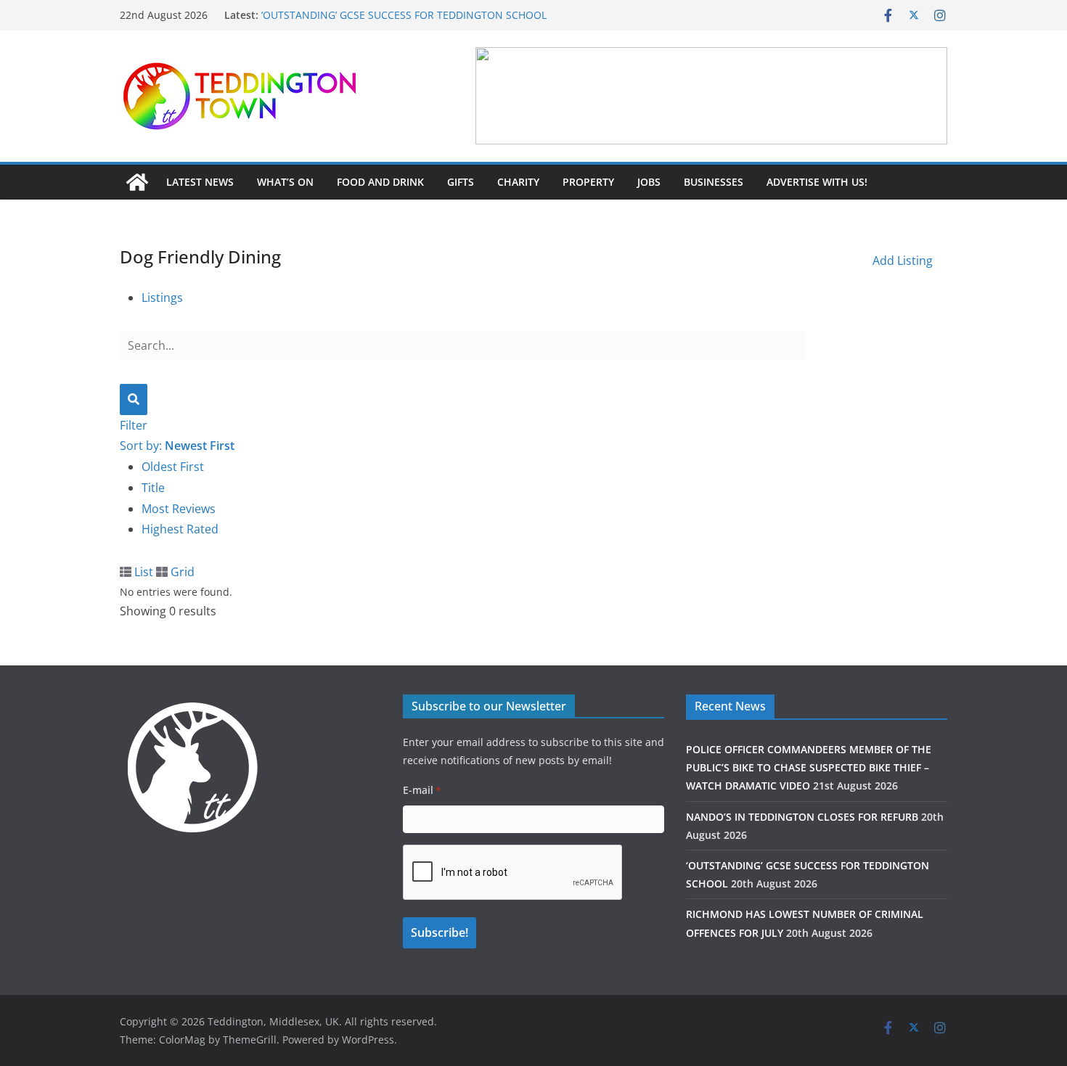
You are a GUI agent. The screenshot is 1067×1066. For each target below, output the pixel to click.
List (142, 572)
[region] (711, 95)
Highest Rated (180, 529)
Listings (162, 298)
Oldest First (173, 467)
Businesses (713, 182)
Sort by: (177, 446)
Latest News (200, 182)
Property (588, 182)
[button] (711, 95)
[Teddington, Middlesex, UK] (137, 182)
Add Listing (902, 260)
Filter (133, 425)
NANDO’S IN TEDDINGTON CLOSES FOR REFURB (802, 817)
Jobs (649, 182)
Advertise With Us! (816, 182)
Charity (518, 182)
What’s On (285, 182)
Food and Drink (380, 182)
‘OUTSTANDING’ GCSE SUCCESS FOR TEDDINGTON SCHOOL (404, 15)
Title (153, 488)
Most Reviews (179, 509)
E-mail (422, 790)
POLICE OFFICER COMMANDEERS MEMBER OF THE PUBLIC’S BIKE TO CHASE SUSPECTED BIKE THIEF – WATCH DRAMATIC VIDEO (808, 767)
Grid (181, 572)
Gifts (460, 182)
